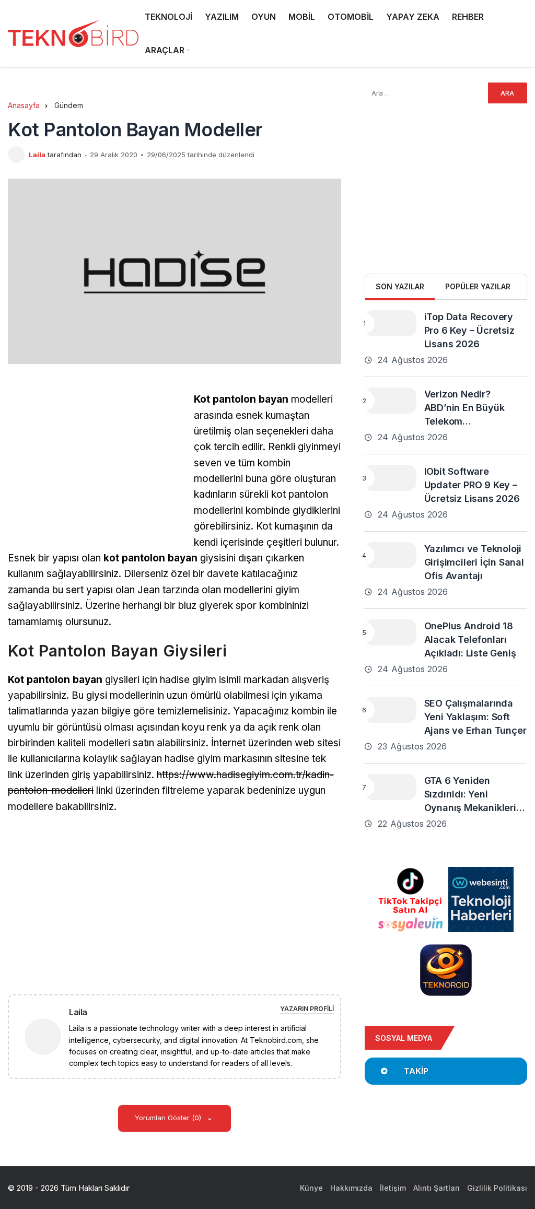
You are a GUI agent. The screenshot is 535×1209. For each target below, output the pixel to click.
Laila (37, 154)
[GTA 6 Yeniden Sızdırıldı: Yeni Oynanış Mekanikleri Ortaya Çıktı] (390, 787)
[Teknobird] (73, 34)
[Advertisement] (95, 465)
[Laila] (47, 1036)
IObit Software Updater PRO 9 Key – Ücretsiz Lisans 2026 (472, 485)
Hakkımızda (351, 1187)
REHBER (468, 16)
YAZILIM (222, 16)
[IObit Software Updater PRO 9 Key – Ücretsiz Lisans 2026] (390, 478)
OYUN (263, 16)
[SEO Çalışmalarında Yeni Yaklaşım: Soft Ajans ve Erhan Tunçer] (390, 710)
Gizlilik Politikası (497, 1187)
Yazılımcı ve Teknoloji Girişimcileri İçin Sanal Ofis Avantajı (474, 562)
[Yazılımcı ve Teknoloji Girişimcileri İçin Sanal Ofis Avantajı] (390, 555)
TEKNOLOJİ (168, 16)
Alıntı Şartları (436, 1187)
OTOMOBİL (351, 16)
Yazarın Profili (307, 1009)
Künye (311, 1187)
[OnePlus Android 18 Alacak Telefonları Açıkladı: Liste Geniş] (390, 632)
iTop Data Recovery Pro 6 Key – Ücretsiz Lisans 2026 (469, 330)
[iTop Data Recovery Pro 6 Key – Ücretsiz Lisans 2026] (390, 323)
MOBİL (301, 16)
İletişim (393, 1187)
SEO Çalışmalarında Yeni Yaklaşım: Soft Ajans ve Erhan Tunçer (475, 717)
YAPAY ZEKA (412, 16)
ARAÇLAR (164, 50)
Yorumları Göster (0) (169, 1117)
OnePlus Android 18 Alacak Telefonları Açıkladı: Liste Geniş (470, 639)
